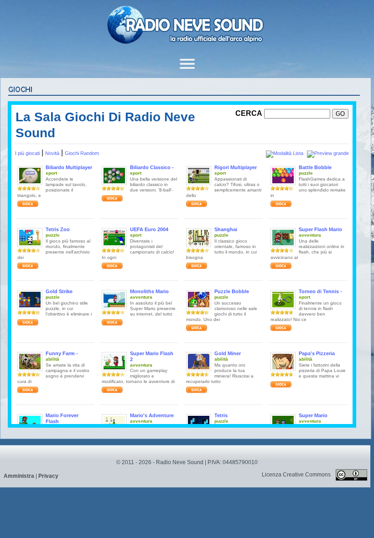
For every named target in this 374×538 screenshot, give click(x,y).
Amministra (19, 476)
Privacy (48, 476)
